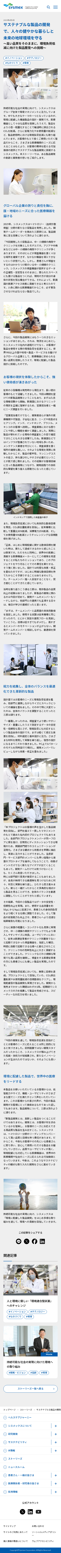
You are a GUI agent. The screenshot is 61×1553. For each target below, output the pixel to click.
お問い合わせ (38, 1526)
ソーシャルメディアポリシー (44, 1534)
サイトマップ (9, 1526)
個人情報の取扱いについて (15, 1541)
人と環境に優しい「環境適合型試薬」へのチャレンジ (30, 1303)
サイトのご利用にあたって (15, 1532)
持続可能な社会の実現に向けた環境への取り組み (30, 1364)
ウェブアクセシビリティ (43, 1541)
